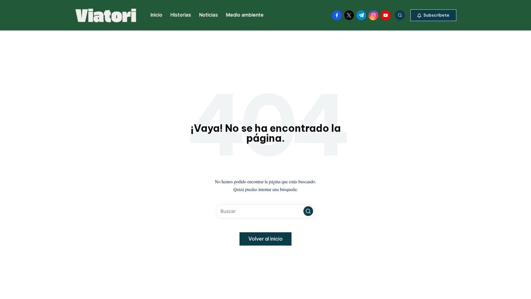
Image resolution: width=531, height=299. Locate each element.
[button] (433, 15)
